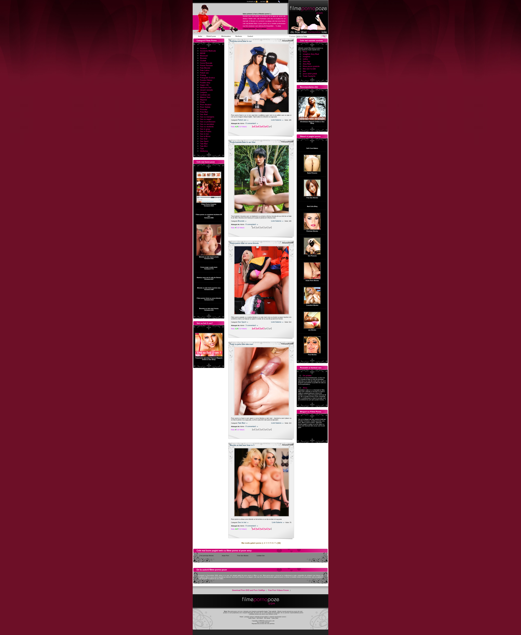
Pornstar (203, 109)
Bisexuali (204, 56)
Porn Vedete (205, 107)
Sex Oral (203, 139)
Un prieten (307, 376)
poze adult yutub (310, 74)
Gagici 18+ (204, 85)
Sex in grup (205, 129)
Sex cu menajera (207, 117)
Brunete (203, 58)
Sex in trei (204, 134)
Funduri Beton (206, 80)
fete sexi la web (309, 69)
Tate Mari (204, 144)
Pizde (202, 102)
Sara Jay (306, 61)
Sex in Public (205, 131)
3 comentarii (251, 325)
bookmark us (251, 1)
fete (304, 71)
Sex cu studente (207, 127)
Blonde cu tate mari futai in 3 (242, 445)
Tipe (202, 149)
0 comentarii (251, 123)
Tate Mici (204, 146)
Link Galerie (276, 120)
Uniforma (204, 151)
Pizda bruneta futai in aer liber (242, 142)
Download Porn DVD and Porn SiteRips (248, 590)
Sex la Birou (205, 136)
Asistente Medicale (208, 51)
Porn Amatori (205, 105)
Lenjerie (203, 92)
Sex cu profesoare (207, 122)
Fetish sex (204, 73)
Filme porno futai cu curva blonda (244, 243)
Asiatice (203, 48)
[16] (278, 543)
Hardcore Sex (205, 87)
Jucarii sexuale (206, 90)
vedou (305, 59)
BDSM (202, 53)
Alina (305, 388)
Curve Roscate (206, 63)
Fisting (203, 75)
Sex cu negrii (205, 119)
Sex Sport (204, 141)
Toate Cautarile (309, 76)
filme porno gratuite (311, 66)
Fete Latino (204, 70)
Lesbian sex (205, 95)
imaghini (306, 57)
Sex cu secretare (207, 124)
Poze (305, 52)
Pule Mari (204, 112)
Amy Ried (307, 64)
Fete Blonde (205, 68)
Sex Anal (204, 114)
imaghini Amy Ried (311, 54)
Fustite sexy (205, 83)
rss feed (262, 1)
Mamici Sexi (205, 97)
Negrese (203, 100)
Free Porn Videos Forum (278, 590)
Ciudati (203, 61)
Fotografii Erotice (207, 78)
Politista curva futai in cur (241, 41)
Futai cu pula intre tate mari (241, 344)
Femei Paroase (206, 65)
